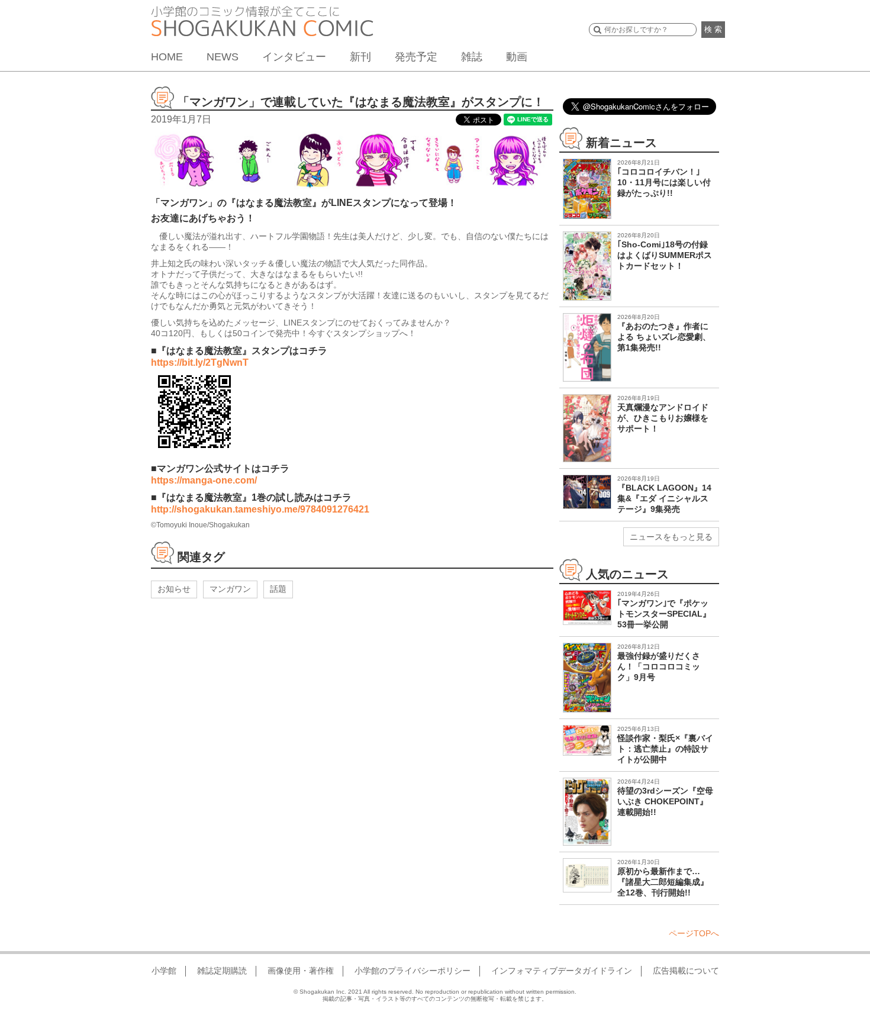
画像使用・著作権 (301, 970)
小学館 (164, 970)
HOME (167, 57)
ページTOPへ (694, 933)
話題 (278, 589)
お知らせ (174, 589)
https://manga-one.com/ (204, 480)
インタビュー (294, 57)
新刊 (360, 57)
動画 (516, 57)
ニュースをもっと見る (671, 537)
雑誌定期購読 (222, 970)
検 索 (713, 29)
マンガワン (230, 589)
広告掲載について (686, 970)
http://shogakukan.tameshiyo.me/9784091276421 (260, 509)
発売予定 (416, 57)
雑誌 (471, 57)
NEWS (223, 57)
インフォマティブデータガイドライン (561, 970)
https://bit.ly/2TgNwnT (200, 362)
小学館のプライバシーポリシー (413, 970)
